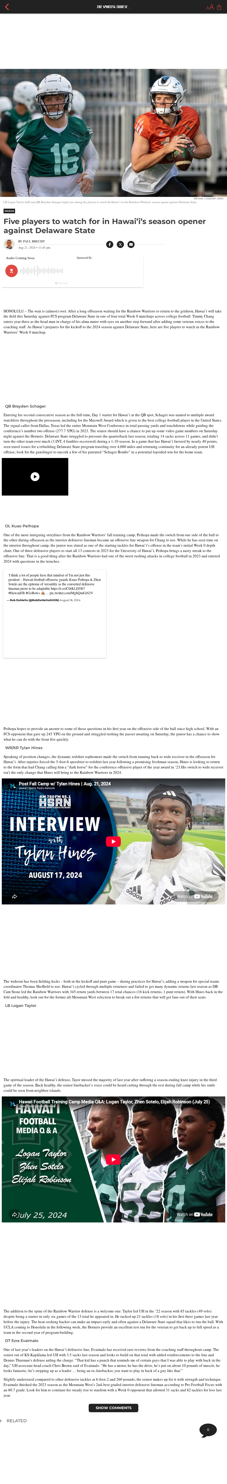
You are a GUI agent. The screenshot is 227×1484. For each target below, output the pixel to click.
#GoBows (33, 592)
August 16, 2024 (70, 600)
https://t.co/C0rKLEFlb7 (68, 588)
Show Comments (113, 1408)
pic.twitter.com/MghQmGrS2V (71, 592)
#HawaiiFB (16, 592)
